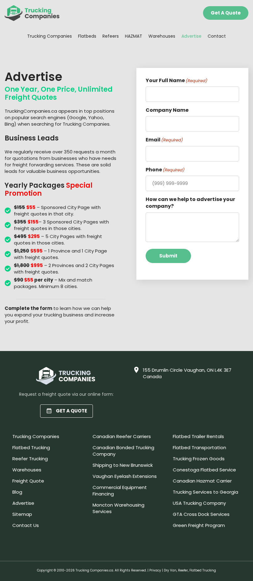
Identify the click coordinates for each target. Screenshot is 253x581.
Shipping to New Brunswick (123, 465)
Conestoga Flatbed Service (204, 469)
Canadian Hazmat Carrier (202, 481)
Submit (168, 256)
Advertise (191, 36)
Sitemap (22, 514)
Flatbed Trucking (31, 447)
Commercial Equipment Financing (120, 490)
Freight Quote (28, 481)
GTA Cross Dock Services (201, 514)
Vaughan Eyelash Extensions (125, 476)
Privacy (155, 570)
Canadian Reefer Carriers (122, 436)
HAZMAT (133, 36)
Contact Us (25, 525)
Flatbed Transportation (199, 447)
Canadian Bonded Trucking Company (123, 450)
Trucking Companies (49, 36)
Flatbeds (87, 36)
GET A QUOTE (71, 411)
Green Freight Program (199, 525)
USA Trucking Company (199, 503)
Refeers (110, 36)
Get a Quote (226, 13)
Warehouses (161, 36)
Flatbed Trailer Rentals (198, 436)
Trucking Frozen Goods (199, 458)
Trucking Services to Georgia (205, 492)
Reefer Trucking (30, 458)
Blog (17, 492)
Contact (217, 36)
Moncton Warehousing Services (118, 508)
